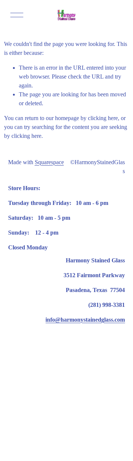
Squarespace (49, 162)
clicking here (103, 118)
